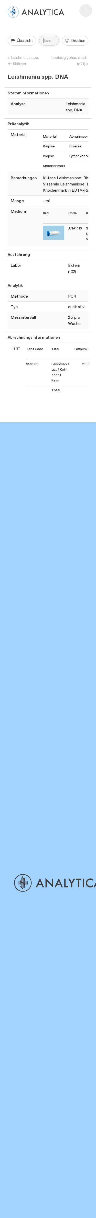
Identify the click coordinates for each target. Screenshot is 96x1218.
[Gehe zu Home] (54, 883)
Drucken (78, 40)
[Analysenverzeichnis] (36, 12)
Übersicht (25, 40)
